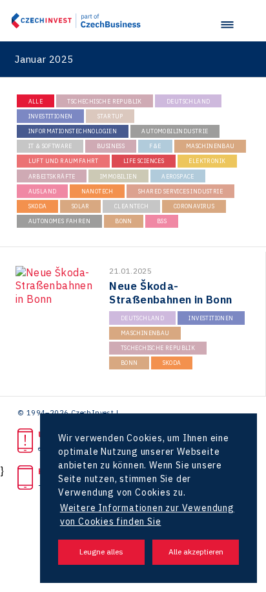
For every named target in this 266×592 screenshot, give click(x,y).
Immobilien (118, 176)
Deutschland (188, 101)
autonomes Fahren (59, 221)
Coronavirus (194, 206)
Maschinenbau (210, 145)
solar (81, 206)
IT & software (50, 145)
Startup (110, 116)
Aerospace (177, 176)
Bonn (123, 221)
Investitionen (50, 116)
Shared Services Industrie (180, 191)
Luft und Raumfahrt (63, 160)
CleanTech (131, 206)
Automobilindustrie (174, 131)
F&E (155, 145)
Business (111, 145)
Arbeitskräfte (52, 176)
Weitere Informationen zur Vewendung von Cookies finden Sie (147, 514)
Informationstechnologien (73, 131)
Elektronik (207, 160)
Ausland (42, 191)
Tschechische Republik (104, 101)
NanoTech (97, 191)
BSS (162, 221)
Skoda (37, 206)
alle (35, 101)
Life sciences (143, 160)
